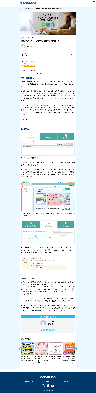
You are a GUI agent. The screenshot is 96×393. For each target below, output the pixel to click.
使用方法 (26, 64)
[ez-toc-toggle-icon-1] (71, 54)
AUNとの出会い (29, 61)
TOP (21, 8)
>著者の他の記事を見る (48, 330)
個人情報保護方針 (29, 381)
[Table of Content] (72, 54)
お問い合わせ (67, 381)
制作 (26, 8)
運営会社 (48, 381)
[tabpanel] (27, 353)
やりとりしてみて (29, 66)
